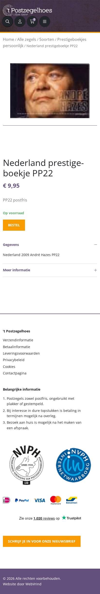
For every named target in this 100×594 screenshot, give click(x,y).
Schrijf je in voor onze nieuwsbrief (41, 541)
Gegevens (11, 244)
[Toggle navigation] (44, 21)
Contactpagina (14, 373)
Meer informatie (16, 270)
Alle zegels (26, 39)
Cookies (9, 366)
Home (8, 39)
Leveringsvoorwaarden (21, 353)
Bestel (14, 225)
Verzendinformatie (18, 340)
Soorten (46, 39)
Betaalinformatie (16, 346)
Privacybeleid (14, 360)
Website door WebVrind (22, 584)
